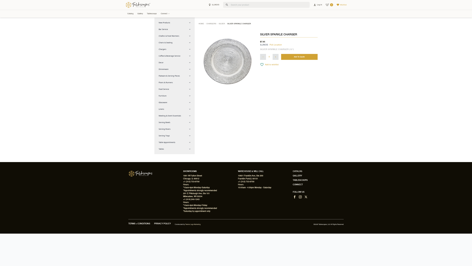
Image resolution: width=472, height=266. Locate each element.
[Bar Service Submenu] (190, 29)
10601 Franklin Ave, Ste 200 (250, 176)
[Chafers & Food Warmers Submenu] (190, 36)
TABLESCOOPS (300, 180)
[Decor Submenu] (190, 62)
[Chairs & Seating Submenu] (190, 42)
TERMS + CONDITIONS (139, 224)
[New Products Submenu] (190, 22)
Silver (222, 24)
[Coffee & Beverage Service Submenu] (190, 56)
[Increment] (276, 57)
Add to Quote (299, 57)
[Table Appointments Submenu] (190, 142)
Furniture (162, 96)
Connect (164, 14)
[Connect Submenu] (169, 13)
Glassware (163, 102)
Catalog (130, 14)
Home (201, 24)
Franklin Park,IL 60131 (248, 179)
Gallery (140, 14)
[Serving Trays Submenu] (190, 135)
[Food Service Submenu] (190, 89)
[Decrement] (263, 57)
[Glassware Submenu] (190, 102)
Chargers (162, 49)
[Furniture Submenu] (190, 95)
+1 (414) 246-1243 (191, 199)
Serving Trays (164, 135)
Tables (161, 149)
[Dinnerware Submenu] (190, 69)
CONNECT (298, 185)
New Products (164, 22)
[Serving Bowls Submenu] (190, 122)
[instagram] (300, 197)
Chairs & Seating (165, 42)
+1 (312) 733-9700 (191, 182)
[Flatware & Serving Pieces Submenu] (190, 76)
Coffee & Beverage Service (169, 56)
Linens (161, 109)
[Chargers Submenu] (190, 49)
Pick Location (276, 44)
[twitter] (306, 197)
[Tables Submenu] (190, 149)
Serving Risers (164, 129)
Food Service (164, 89)
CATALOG (297, 171)
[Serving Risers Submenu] (190, 129)
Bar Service (163, 29)
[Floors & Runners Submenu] (190, 82)
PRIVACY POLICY (162, 224)
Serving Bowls (164, 122)
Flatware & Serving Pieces (169, 76)
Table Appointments (167, 142)
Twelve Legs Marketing (193, 224)
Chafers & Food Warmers (169, 36)
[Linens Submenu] (190, 109)
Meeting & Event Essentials (170, 116)
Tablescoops (152, 14)
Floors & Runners (166, 82)
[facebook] (294, 197)
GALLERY (297, 176)
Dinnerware (163, 69)
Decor (161, 62)
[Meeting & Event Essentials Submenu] (190, 115)
